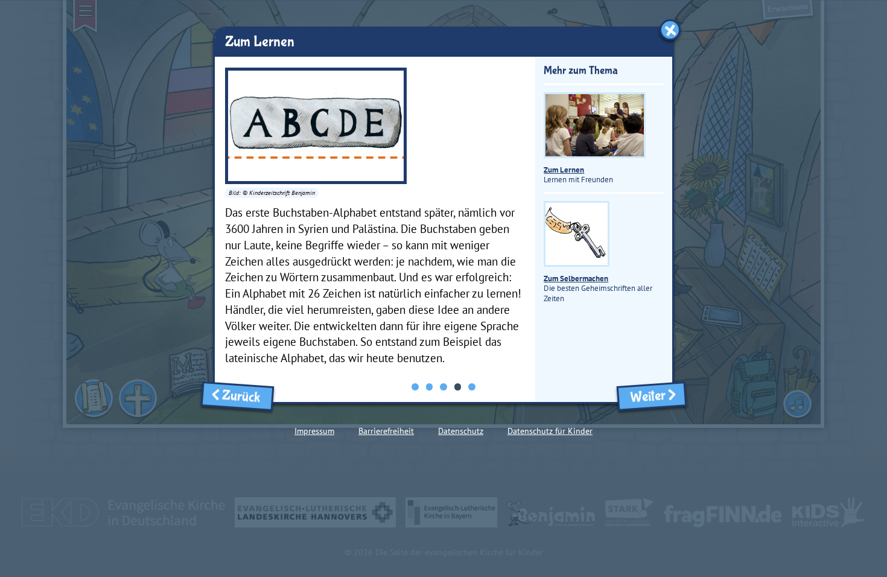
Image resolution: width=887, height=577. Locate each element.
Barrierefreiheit (386, 431)
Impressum (314, 431)
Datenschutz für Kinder (550, 431)
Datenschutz (460, 431)
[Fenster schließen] (670, 29)
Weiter (645, 396)
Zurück (244, 396)
